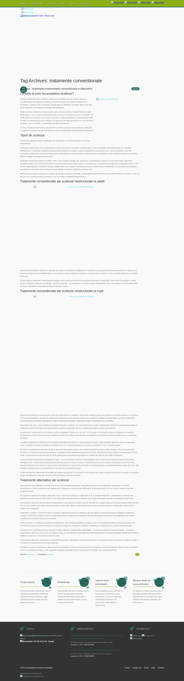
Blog (74, 3)
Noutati (50, 554)
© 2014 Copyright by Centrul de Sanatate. (36, 668)
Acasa (23, 3)
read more (89, 644)
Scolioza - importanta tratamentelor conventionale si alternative (56, 88)
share (135, 89)
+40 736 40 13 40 (40, 641)
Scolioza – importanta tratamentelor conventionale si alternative (95, 650)
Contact (86, 3)
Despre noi (37, 3)
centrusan (31, 554)
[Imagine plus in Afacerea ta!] (32, 676)
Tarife (63, 3)
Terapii (51, 3)
